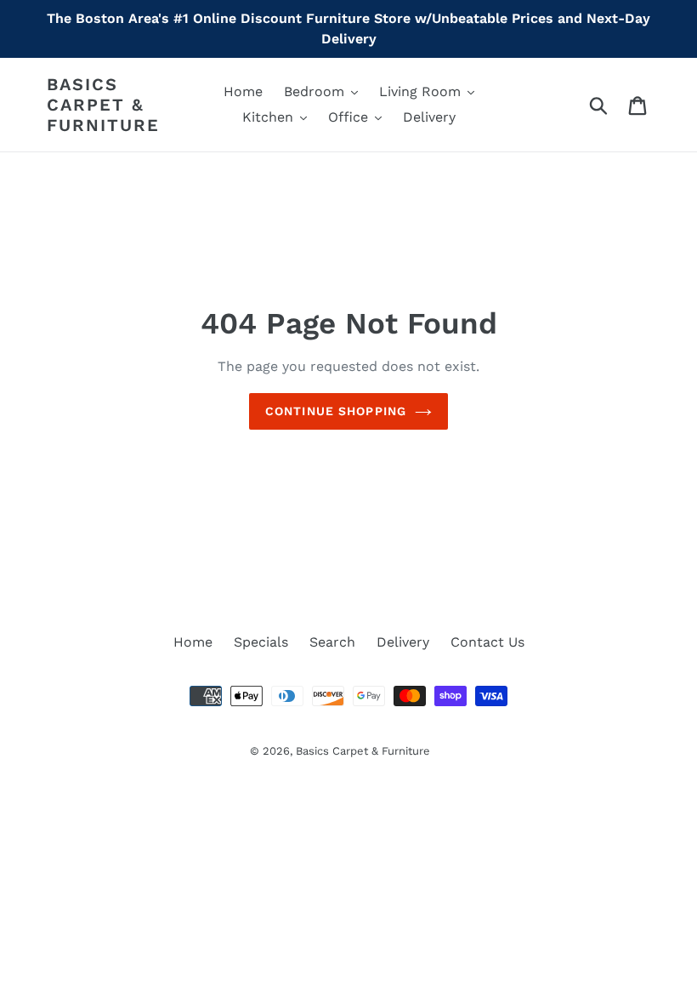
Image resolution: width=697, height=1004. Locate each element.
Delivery (403, 642)
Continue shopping (335, 411)
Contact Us (487, 642)
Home (192, 642)
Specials (261, 642)
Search (332, 642)
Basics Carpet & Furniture (103, 104)
